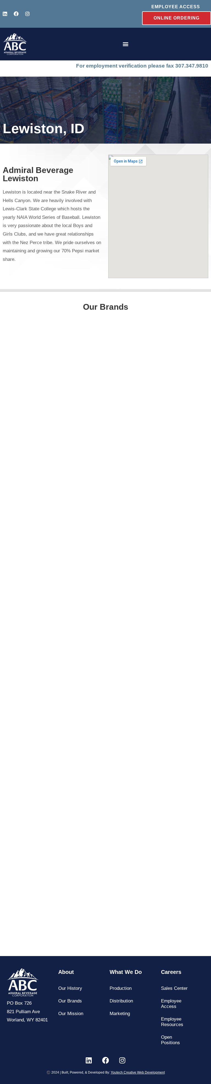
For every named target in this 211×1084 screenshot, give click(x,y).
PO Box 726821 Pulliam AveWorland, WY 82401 (27, 1011)
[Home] (15, 44)
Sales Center (174, 988)
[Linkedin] (5, 14)
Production (121, 988)
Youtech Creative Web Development (138, 1072)
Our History (70, 988)
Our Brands (70, 1001)
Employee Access (171, 1003)
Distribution (121, 1001)
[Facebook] (16, 14)
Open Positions (170, 1040)
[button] (125, 44)
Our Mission (70, 1013)
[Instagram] (27, 14)
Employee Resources (172, 1021)
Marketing (120, 1013)
